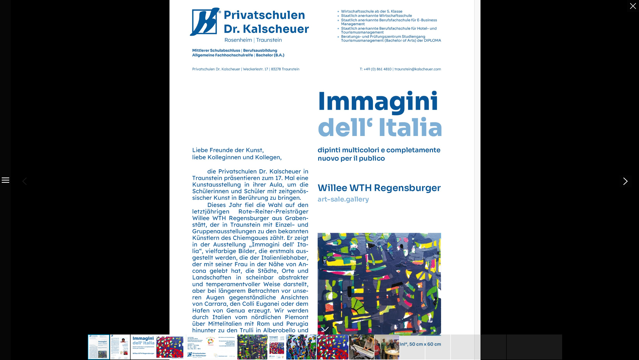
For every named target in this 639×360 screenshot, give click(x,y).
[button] (626, 181)
